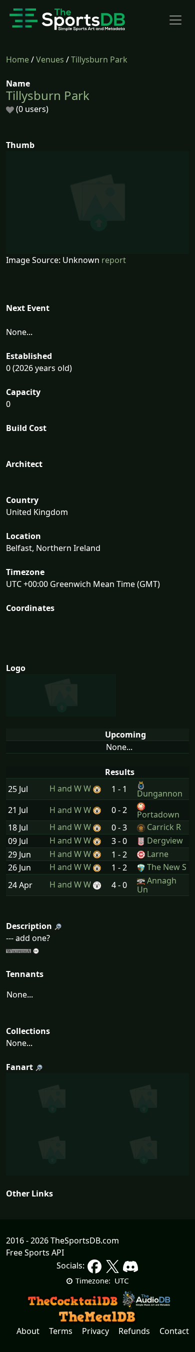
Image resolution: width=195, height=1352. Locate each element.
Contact (174, 1331)
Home (17, 59)
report (114, 260)
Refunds (134, 1331)
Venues (50, 59)
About (28, 1331)
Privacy (95, 1331)
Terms (60, 1331)
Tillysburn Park (99, 59)
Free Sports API (35, 1252)
